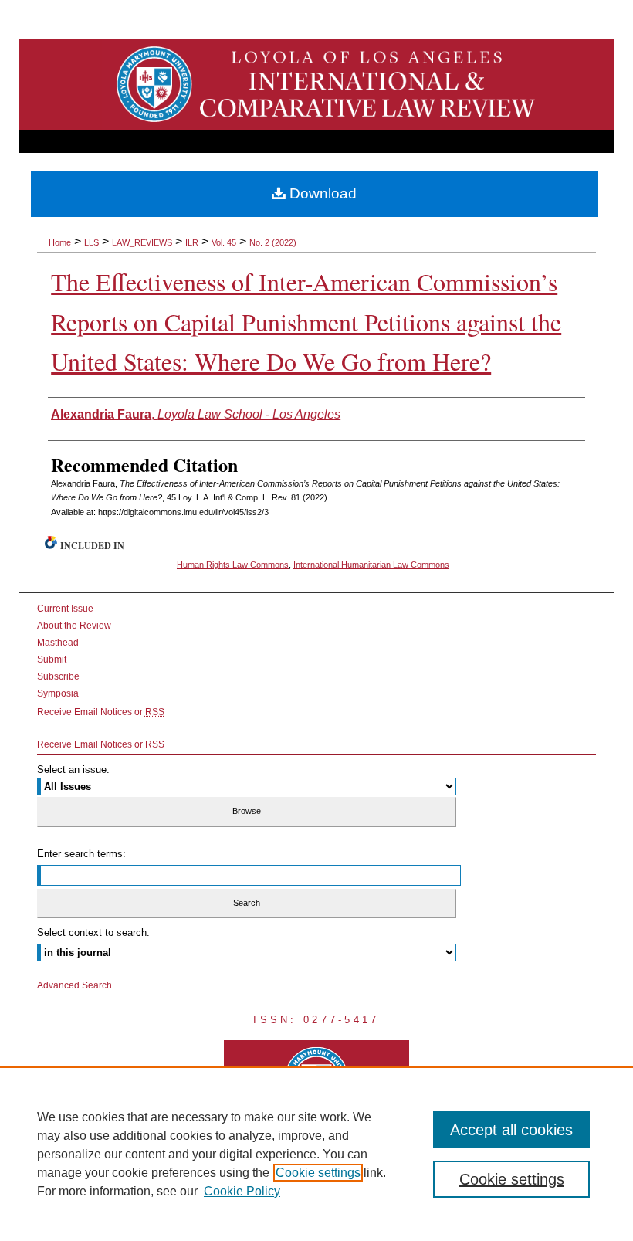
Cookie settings (318, 1172)
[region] (316, 1153)
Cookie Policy (242, 1191)
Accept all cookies (511, 1129)
